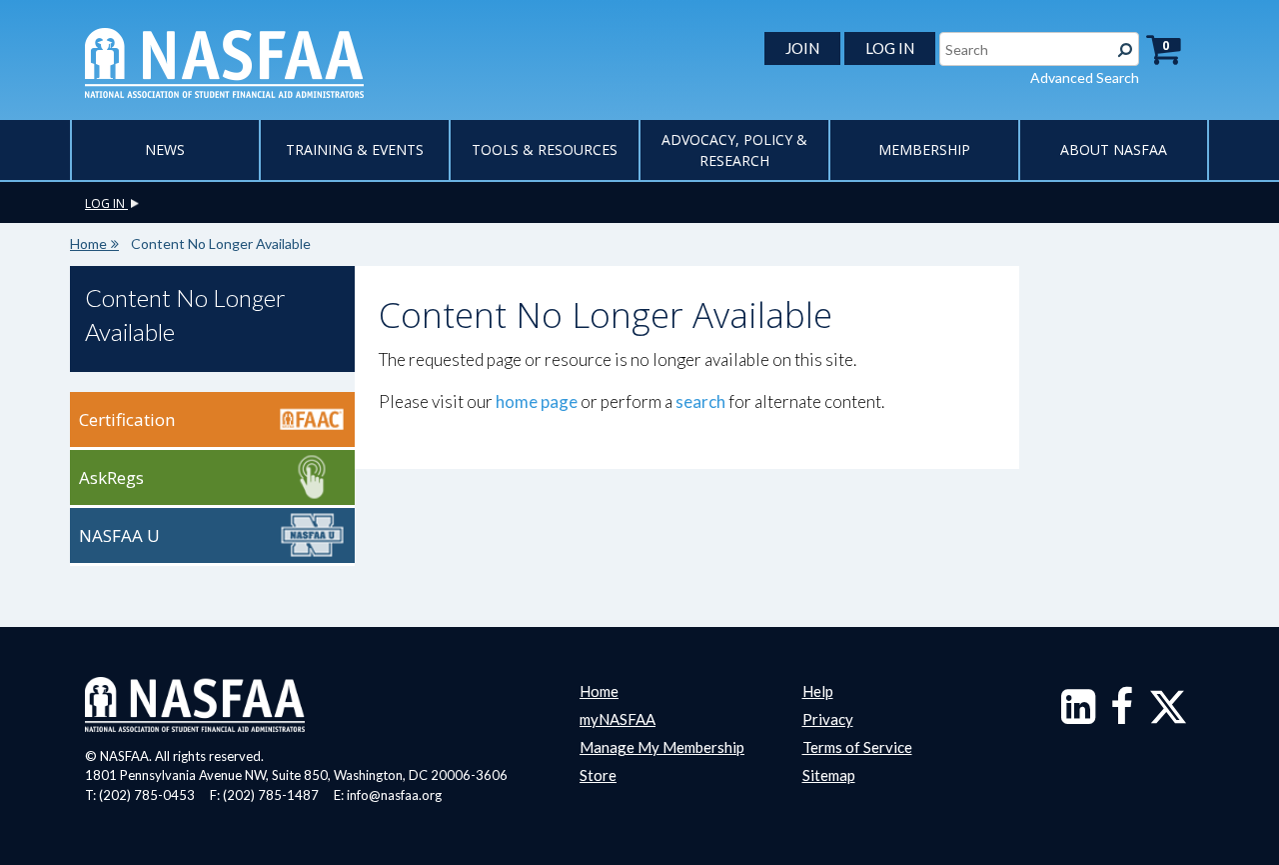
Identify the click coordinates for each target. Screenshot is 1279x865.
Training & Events (355, 149)
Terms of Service (857, 747)
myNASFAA (617, 719)
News (165, 149)
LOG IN (889, 48)
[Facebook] (1121, 716)
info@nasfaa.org (394, 795)
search (700, 401)
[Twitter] (1168, 716)
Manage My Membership (662, 747)
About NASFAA (1113, 149)
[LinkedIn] (1078, 716)
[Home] (224, 61)
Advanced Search (1084, 77)
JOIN (802, 48)
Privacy (827, 719)
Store (598, 775)
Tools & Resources (545, 149)
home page (537, 401)
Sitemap (828, 775)
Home (88, 243)
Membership (924, 149)
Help (817, 691)
